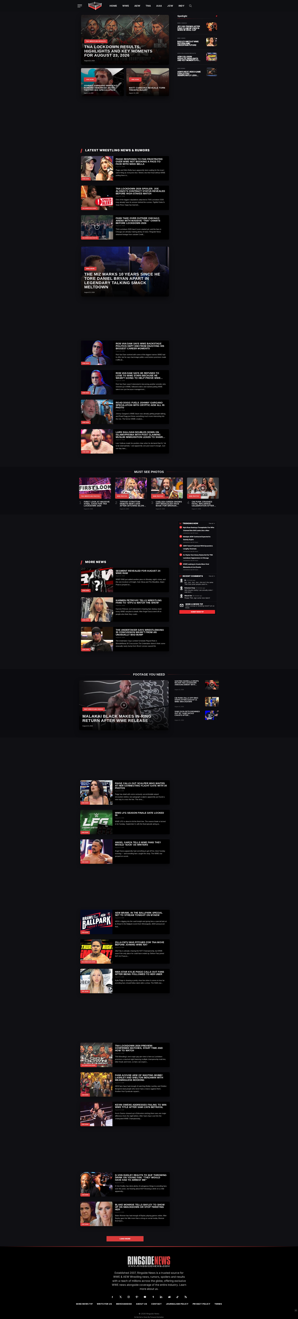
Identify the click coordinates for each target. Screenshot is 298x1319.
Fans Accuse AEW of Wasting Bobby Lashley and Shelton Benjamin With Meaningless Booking (139, 1077)
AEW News (181, 68)
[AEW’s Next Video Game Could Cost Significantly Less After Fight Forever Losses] (211, 72)
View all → (212, 523)
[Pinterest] (136, 1297)
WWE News (90, 79)
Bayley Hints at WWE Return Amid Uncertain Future (188, 43)
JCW (170, 5)
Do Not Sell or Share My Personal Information (149, 1317)
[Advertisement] (125, 316)
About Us (141, 1304)
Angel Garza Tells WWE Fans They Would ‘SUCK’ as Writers (138, 843)
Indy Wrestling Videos (93, 709)
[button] (190, 6)
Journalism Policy (177, 1304)
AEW (137, 5)
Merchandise (124, 1304)
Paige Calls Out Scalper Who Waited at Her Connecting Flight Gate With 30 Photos (141, 785)
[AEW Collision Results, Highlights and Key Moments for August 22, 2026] (211, 57)
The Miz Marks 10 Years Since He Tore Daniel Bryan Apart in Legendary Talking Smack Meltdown (122, 280)
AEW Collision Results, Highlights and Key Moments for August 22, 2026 (188, 58)
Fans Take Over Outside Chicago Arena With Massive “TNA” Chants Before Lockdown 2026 (138, 220)
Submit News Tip (197, 612)
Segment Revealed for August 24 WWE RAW (138, 572)
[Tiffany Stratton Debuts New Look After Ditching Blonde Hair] (131, 488)
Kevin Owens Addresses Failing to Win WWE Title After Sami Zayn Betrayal (140, 1106)
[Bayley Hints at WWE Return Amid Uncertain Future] (211, 42)
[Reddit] (169, 1297)
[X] (120, 1297)
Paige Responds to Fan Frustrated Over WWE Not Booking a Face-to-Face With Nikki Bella (139, 161)
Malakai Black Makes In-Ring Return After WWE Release (116, 718)
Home (113, 5)
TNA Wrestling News (89, 208)
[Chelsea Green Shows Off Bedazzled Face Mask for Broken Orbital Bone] (167, 488)
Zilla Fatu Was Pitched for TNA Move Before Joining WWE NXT (139, 943)
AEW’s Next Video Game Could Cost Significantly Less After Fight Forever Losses (189, 73)
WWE (125, 5)
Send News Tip (84, 1304)
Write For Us (104, 1304)
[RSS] (185, 1297)
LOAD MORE (125, 1239)
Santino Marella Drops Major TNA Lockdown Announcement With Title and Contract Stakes (187, 683)
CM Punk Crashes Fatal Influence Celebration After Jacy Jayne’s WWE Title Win (203, 504)
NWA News (85, 991)
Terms (218, 1304)
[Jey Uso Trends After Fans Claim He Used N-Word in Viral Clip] (211, 26)
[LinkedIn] (161, 1297)
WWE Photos (122, 496)
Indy (182, 5)
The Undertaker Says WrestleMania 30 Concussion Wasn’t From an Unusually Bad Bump (140, 632)
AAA (159, 5)
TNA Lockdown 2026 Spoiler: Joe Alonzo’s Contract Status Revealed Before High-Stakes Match (140, 191)
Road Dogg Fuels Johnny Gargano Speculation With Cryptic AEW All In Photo (140, 405)
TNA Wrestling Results (96, 41)
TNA (148, 5)
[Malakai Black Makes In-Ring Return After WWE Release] (124, 705)
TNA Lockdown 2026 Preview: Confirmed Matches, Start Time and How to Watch (139, 1048)
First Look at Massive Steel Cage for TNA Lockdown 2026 (97, 504)
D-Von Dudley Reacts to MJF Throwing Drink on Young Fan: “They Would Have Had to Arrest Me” (141, 1177)
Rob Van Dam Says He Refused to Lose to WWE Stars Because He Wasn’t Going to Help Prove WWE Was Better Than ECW (138, 375)
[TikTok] (177, 1297)
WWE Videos (182, 23)
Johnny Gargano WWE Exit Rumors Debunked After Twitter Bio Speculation (100, 88)
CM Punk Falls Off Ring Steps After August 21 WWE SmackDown (186, 699)
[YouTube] (145, 1297)
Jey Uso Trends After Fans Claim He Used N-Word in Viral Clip (188, 28)
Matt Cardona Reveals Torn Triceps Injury (147, 89)
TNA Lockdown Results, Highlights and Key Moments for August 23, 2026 (118, 51)
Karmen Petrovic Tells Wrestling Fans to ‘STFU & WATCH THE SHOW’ (139, 601)
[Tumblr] (153, 1297)
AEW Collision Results (186, 53)
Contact (156, 1304)
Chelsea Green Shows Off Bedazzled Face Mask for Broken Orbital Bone (169, 504)
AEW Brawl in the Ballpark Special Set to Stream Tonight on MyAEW (139, 914)
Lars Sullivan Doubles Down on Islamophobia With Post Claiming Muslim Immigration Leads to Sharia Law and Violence (140, 434)
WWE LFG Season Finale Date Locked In (139, 814)
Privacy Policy (201, 1304)
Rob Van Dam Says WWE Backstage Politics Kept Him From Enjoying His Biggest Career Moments (140, 346)
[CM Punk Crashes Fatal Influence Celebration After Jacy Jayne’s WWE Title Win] (203, 488)
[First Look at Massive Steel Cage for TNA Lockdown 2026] (95, 488)
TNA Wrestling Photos (89, 238)
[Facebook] (112, 1297)
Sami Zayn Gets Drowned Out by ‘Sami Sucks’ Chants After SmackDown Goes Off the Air (187, 713)
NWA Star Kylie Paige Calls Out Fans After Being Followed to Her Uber (139, 973)
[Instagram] (128, 1297)
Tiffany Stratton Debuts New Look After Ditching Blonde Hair (133, 504)
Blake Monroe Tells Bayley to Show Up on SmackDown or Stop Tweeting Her (140, 1207)
